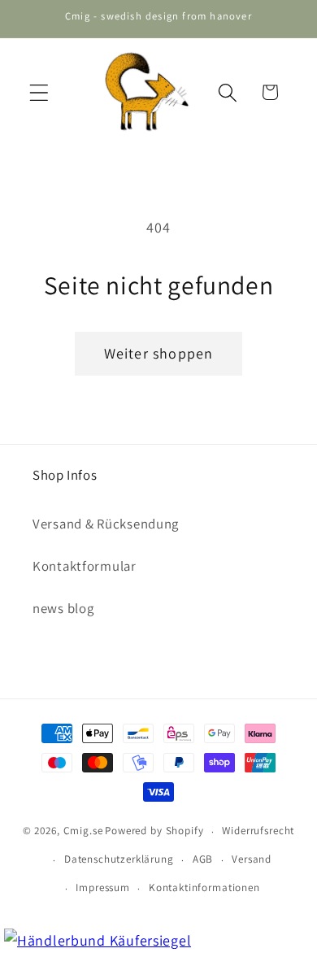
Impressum (103, 887)
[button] (39, 92)
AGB (203, 859)
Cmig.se (83, 831)
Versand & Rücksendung (106, 524)
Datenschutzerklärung (119, 859)
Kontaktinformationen (204, 887)
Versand (251, 859)
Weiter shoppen (159, 353)
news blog (63, 608)
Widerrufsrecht (258, 830)
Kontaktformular (85, 566)
